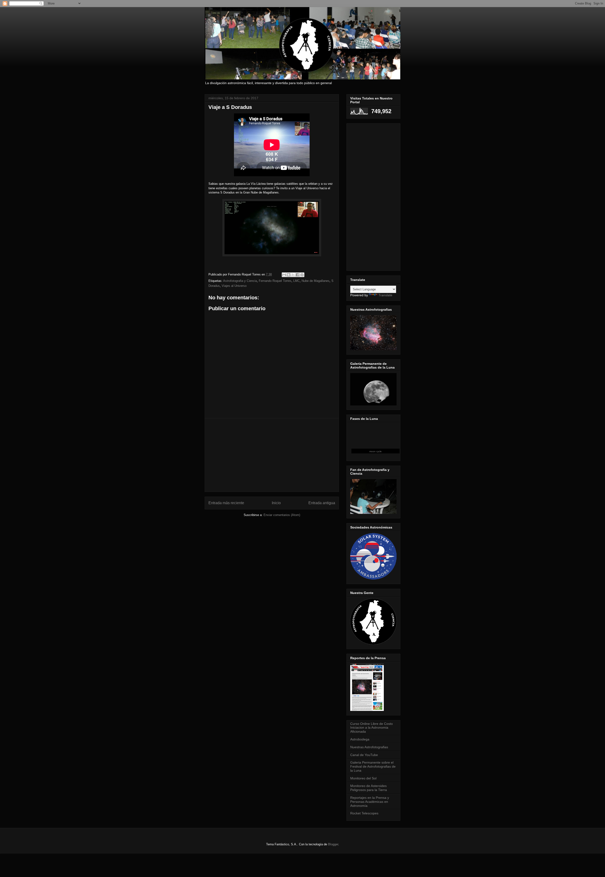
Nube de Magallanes (315, 281)
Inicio (276, 503)
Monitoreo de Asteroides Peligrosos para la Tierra (368, 788)
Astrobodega (359, 739)
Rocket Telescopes (364, 813)
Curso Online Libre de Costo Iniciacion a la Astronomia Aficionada (371, 728)
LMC (296, 281)
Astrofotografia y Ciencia (240, 281)
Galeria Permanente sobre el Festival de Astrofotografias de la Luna (373, 766)
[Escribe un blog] (288, 274)
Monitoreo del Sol (363, 778)
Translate (385, 295)
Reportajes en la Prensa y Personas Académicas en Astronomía (369, 802)
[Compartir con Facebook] (297, 274)
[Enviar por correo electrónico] (284, 274)
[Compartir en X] (293, 274)
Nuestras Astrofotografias (369, 747)
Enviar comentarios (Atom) (282, 515)
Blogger (333, 844)
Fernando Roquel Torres (275, 281)
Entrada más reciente (226, 503)
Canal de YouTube (364, 755)
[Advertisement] (271, 455)
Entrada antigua (321, 503)
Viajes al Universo (234, 286)
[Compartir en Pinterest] (302, 274)
